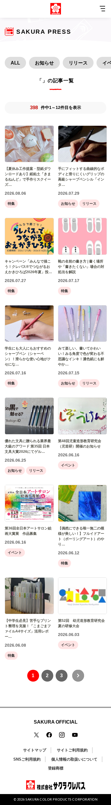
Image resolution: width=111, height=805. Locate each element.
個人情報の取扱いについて (74, 759)
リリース (78, 62)
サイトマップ (34, 750)
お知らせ (44, 62)
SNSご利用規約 (27, 759)
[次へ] (78, 676)
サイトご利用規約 (72, 750)
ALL (15, 62)
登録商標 (55, 768)
